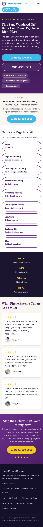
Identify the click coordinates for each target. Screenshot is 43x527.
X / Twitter (15, 488)
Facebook (5, 488)
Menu (38, 4)
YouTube (33, 488)
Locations (19, 503)
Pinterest (5, 492)
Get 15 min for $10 (21, 67)
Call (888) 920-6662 (21, 57)
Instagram (24, 488)
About (10, 503)
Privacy (5, 508)
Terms (13, 508)
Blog (4, 503)
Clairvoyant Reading (31, 498)
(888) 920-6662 (9, 483)
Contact (29, 503)
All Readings (14, 498)
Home (4, 498)
